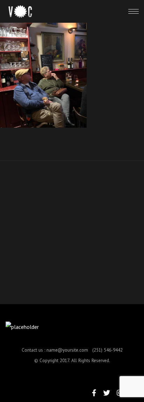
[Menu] (133, 11)
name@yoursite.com (67, 350)
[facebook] (94, 393)
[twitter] (106, 393)
